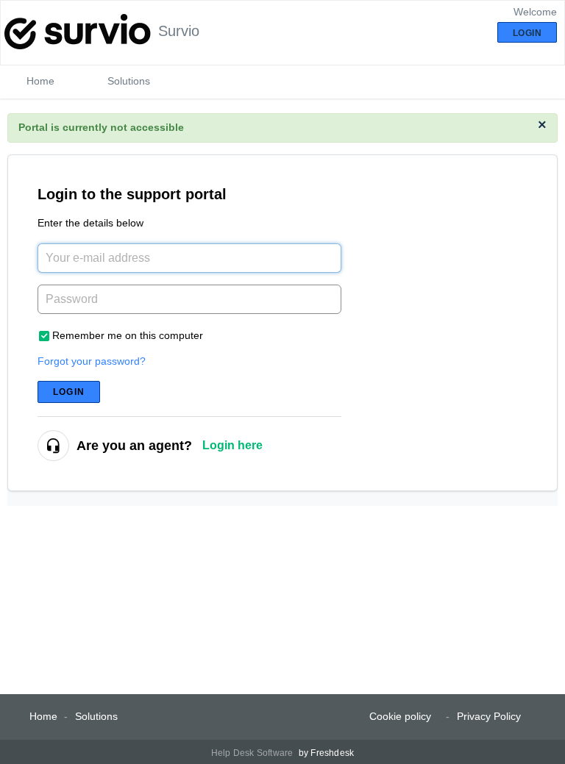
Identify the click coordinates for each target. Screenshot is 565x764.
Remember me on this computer (127, 335)
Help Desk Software (253, 753)
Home (40, 81)
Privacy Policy (489, 716)
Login (69, 392)
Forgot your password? (92, 361)
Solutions (128, 81)
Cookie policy (400, 716)
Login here (232, 445)
